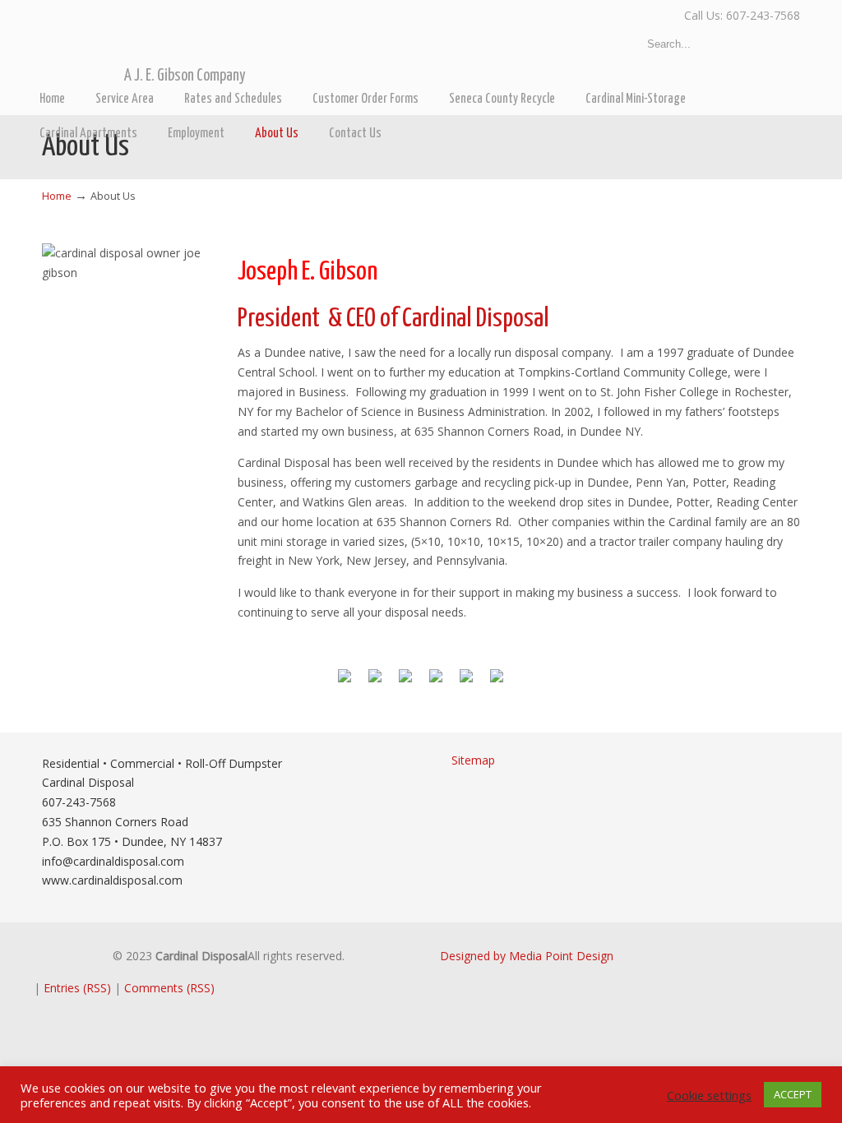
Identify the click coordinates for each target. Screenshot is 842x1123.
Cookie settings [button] (709, 1095)
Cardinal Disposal (249, 42)
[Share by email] (496, 682)
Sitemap (473, 760)
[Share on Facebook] (344, 682)
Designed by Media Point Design (526, 956)
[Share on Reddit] (405, 682)
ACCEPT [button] (793, 1094)
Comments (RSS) (169, 988)
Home (57, 196)
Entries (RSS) (77, 988)
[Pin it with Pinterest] (436, 682)
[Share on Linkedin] (466, 682)
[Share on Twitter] (375, 682)
